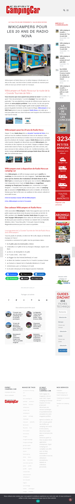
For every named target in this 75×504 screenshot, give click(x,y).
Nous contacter (9, 395)
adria (24, 395)
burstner (31, 404)
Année (60, 336)
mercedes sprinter (28, 463)
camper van (26, 410)
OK (38, 501)
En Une (20, 22)
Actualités (13, 22)
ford (30, 428)
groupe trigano (27, 448)
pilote (24, 466)
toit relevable (26, 480)
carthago (31, 416)
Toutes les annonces (63, 196)
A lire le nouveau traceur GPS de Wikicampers (20, 198)
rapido (30, 468)
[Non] (73, 499)
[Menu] (68, 10)
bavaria (25, 404)
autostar (25, 401)
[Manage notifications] (70, 499)
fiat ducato (26, 425)
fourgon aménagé (27, 442)
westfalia (31, 491)
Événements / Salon (30, 22)
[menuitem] (63, 10)
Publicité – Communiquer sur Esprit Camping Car (62, 393)
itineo (24, 457)
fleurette (25, 428)
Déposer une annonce (60, 203)
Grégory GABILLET (28, 287)
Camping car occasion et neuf (63, 399)
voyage (25, 491)
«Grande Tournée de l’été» (36, 133)
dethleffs (32, 422)
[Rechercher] (63, 10)
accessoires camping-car (28, 391)
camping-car (26, 413)
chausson (25, 422)
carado (25, 416)
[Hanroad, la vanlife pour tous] (1, 252)
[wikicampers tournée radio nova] (18, 121)
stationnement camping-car (27, 476)
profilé (24, 468)
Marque (60, 322)
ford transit (26, 433)
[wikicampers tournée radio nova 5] (27, 159)
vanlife (25, 488)
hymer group (26, 454)
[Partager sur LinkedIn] (39, 300)
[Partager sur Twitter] (16, 300)
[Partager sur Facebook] (9, 300)
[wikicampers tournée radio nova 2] (27, 121)
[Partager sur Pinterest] (31, 300)
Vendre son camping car (63, 405)
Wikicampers (42, 108)
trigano (25, 482)
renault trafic (26, 471)
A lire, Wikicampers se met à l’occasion (18, 201)
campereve (26, 407)
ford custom (26, 430)
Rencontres (42, 22)
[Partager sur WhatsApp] (24, 300)
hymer (25, 451)
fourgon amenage (27, 439)
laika (24, 460)
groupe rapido (27, 445)
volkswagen (31, 488)
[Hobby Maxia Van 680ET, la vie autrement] (73, 252)
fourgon (25, 436)
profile (29, 466)
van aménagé (26, 485)
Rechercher (63, 350)
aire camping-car (27, 398)
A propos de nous (10, 392)
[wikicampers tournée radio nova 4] (18, 159)
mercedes (30, 460)
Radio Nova (34, 110)
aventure (31, 401)
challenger (26, 419)
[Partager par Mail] (46, 300)
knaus (29, 457)
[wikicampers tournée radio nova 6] (9, 121)
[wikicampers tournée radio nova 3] (9, 159)
